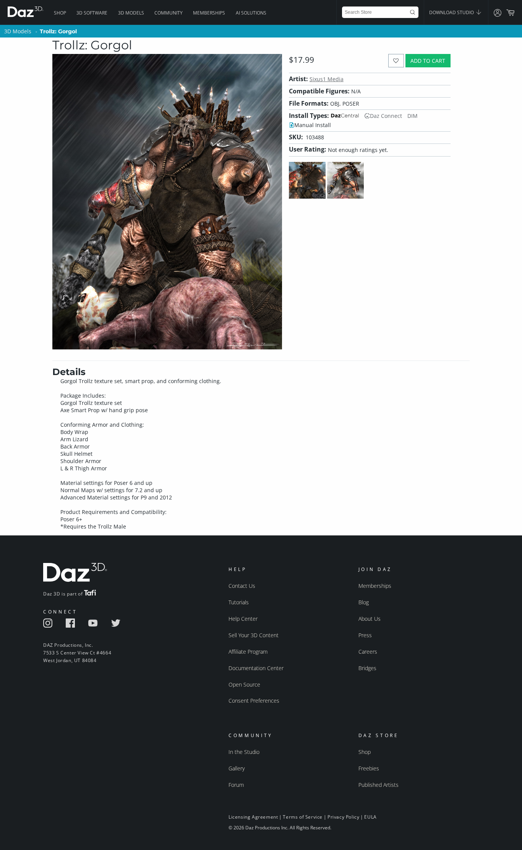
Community (168, 13)
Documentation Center (256, 668)
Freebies (368, 768)
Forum (236, 784)
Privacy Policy (343, 817)
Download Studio (452, 12)
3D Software (91, 13)
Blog (363, 602)
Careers (367, 651)
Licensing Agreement (253, 817)
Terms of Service (303, 817)
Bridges (367, 668)
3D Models (131, 13)
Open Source (244, 684)
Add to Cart (427, 60)
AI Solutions (251, 13)
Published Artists (378, 784)
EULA (370, 817)
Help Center (243, 618)
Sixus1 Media (327, 79)
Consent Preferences (254, 700)
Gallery (237, 768)
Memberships (209, 13)
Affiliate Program (248, 651)
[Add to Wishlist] (396, 60)
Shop (60, 13)
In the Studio (244, 751)
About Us (369, 618)
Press (365, 635)
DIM (412, 115)
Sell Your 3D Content (254, 635)
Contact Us (242, 585)
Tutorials (239, 602)
